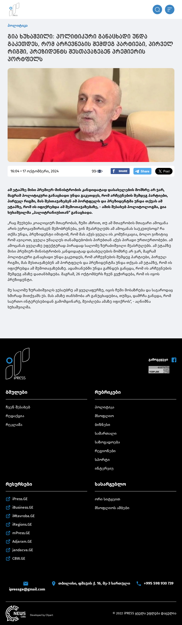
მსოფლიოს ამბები (112, 508)
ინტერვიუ (104, 468)
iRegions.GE (22, 524)
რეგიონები (105, 451)
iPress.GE (20, 499)
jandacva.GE (22, 550)
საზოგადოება (107, 442)
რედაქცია (15, 416)
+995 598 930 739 (158, 583)
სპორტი (102, 459)
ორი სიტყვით (107, 499)
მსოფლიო (104, 416)
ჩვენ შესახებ (18, 407)
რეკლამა (14, 424)
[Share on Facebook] (120, 171)
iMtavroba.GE (23, 516)
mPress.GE (21, 533)
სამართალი (106, 433)
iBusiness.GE (22, 507)
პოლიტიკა (18, 25)
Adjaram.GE (22, 541)
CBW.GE (18, 558)
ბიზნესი (102, 424)
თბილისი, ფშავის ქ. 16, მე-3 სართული (94, 583)
